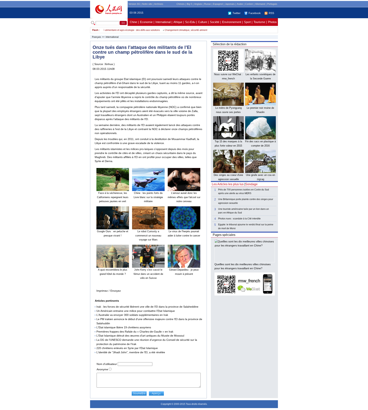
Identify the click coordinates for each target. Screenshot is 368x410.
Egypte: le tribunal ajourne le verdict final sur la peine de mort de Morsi (245, 226)
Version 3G (134, 4)
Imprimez (102, 290)
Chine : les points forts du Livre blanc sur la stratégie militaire (148, 197)
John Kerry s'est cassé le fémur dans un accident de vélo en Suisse (148, 273)
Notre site (147, 4)
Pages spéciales (224, 234)
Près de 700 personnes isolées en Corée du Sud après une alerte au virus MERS (243, 191)
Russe (207, 4)
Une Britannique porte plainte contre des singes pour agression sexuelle (245, 201)
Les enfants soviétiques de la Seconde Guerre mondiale (260, 78)
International (163, 22)
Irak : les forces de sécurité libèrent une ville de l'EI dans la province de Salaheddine (147, 306)
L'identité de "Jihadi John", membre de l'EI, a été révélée (130, 352)
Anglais (198, 4)
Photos (272, 22)
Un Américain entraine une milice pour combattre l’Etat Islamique (135, 310)
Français (96, 37)
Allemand (260, 4)
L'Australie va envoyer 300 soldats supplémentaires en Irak (132, 314)
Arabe (240, 4)
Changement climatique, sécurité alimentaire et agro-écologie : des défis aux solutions (109, 30)
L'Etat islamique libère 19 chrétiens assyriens (123, 327)
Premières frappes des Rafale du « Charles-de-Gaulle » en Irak (134, 331)
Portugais (272, 4)
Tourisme (259, 22)
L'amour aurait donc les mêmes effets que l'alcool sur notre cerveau (184, 197)
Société (214, 22)
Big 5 (189, 4)
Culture (202, 22)
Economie (146, 22)
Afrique (177, 22)
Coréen (249, 4)
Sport (247, 22)
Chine (133, 22)
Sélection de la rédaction (229, 44)
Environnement (231, 22)
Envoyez (115, 290)
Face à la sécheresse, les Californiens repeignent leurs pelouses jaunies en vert (112, 197)
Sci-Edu (190, 22)
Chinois (181, 4)
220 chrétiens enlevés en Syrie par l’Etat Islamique (127, 348)
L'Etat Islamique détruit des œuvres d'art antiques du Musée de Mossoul (140, 335)
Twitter (236, 13)
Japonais (230, 4)
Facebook (255, 13)
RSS (271, 13)
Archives (158, 4)
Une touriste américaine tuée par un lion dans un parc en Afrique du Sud (243, 211)
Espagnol (218, 4)
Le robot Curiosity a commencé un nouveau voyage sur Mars (148, 235)
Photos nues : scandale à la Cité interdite (239, 218)
